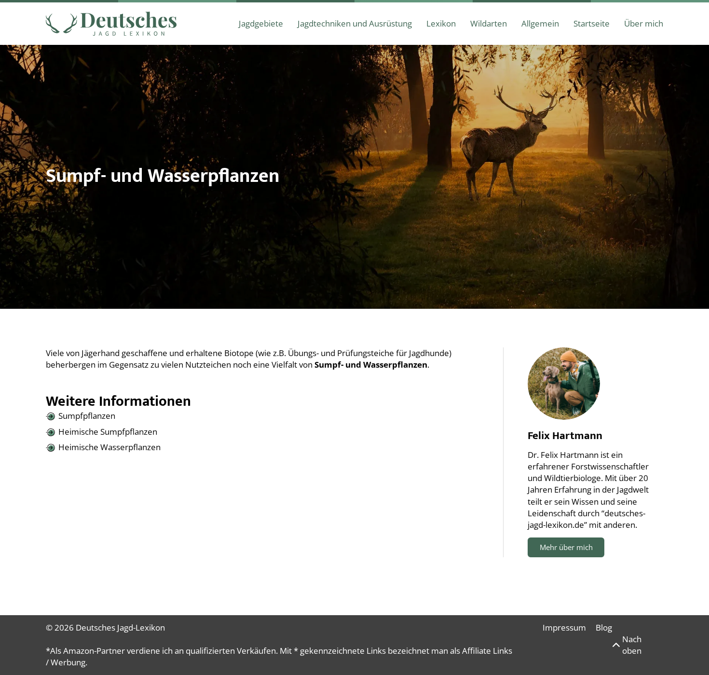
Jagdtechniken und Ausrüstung (355, 23)
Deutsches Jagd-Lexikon (120, 627)
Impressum (564, 627)
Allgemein (540, 23)
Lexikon (441, 23)
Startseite (591, 23)
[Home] (111, 24)
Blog (604, 627)
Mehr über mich (566, 547)
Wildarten (488, 23)
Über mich (643, 23)
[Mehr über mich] (564, 383)
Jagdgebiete (261, 23)
